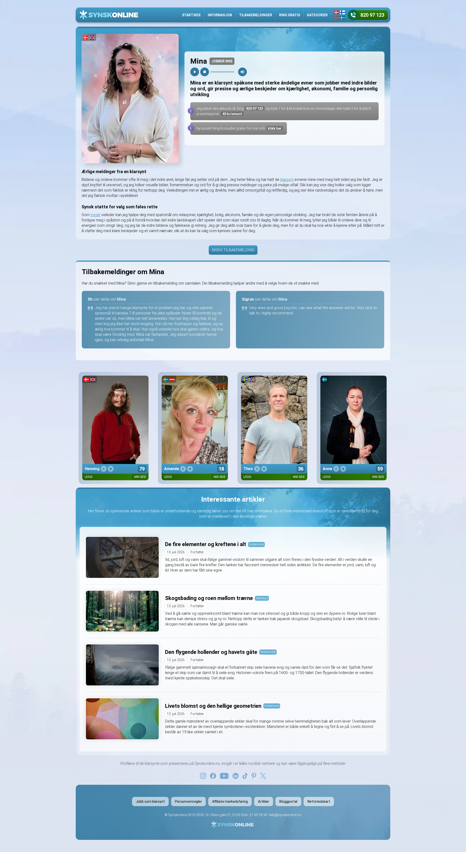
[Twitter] (263, 775)
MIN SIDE (140, 477)
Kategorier (317, 15)
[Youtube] (224, 775)
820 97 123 (254, 108)
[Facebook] (213, 775)
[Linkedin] (236, 775)
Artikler (263, 801)
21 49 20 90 (258, 815)
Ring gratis (289, 15)
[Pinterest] (253, 775)
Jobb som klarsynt (150, 801)
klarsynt (286, 179)
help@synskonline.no (285, 815)
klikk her (275, 128)
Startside (191, 15)
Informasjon (220, 15)
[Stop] (204, 71)
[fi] (342, 12)
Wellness (262, 598)
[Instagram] (203, 775)
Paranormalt (268, 652)
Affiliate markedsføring (230, 801)
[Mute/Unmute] (242, 71)
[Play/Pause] (194, 71)
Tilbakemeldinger (255, 15)
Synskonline (177, 815)
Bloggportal (288, 801)
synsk (95, 214)
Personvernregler (188, 801)
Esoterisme (256, 544)
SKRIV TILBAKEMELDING (233, 250)
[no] (337, 17)
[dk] (337, 12)
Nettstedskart (319, 801)
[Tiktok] (245, 775)
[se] (342, 17)
